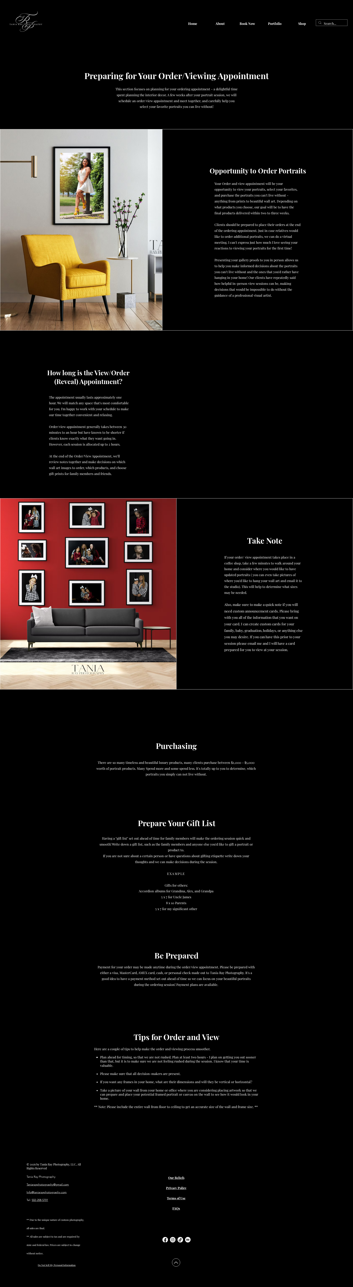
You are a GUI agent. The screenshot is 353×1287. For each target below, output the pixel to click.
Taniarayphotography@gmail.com (48, 1184)
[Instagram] (172, 1239)
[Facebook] (165, 1239)
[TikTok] (180, 1239)
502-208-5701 (40, 1200)
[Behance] (188, 1239)
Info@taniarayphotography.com (47, 1192)
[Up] (176, 1262)
